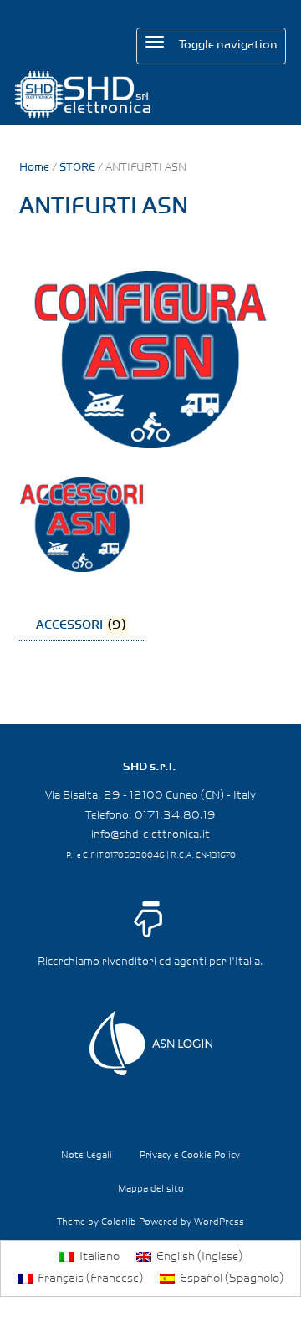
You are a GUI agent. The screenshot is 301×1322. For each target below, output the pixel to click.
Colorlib (118, 1222)
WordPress (219, 1222)
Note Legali (86, 1156)
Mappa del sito (151, 1189)
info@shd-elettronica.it (150, 834)
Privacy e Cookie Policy (190, 1156)
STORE (77, 167)
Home (34, 167)
